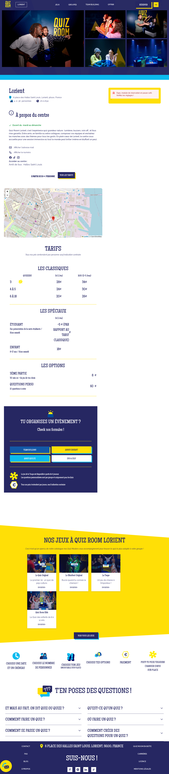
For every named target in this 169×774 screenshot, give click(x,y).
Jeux (57, 5)
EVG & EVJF (71, 459)
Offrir (111, 5)
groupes (72, 5)
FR (156, 5)
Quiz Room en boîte (142, 746)
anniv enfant (71, 450)
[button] (57, 4)
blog (26, 761)
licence (142, 761)
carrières (142, 754)
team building (29, 450)
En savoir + (42, 587)
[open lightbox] (43, 38)
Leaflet (85, 236)
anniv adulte (30, 459)
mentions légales (142, 769)
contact (26, 746)
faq (26, 754)
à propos (26, 769)
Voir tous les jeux (86, 636)
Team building (92, 5)
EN (161, 5)
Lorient (21, 5)
